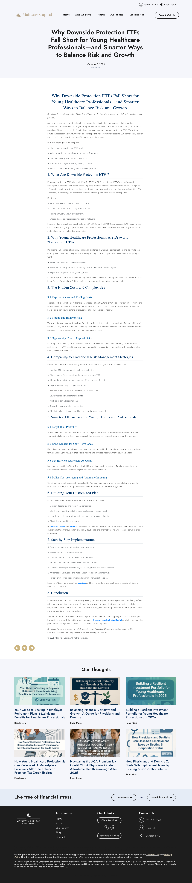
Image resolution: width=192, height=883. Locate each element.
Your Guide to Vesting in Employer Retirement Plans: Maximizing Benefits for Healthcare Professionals (39, 713)
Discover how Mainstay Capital (107, 620)
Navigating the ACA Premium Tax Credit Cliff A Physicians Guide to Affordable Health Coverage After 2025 (93, 767)
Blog (58, 832)
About (101, 14)
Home (66, 14)
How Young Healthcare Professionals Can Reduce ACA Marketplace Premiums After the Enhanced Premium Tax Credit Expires (39, 767)
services (82, 583)
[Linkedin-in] (112, 827)
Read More (20, 723)
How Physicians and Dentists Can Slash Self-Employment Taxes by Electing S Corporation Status (148, 765)
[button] (17, 648)
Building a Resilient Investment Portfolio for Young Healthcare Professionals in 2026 (147, 713)
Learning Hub (137, 14)
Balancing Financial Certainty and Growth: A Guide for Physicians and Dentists (95, 713)
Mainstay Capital (57, 526)
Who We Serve (83, 14)
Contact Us (62, 836)
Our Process (116, 14)
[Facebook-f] (106, 827)
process (73, 526)
